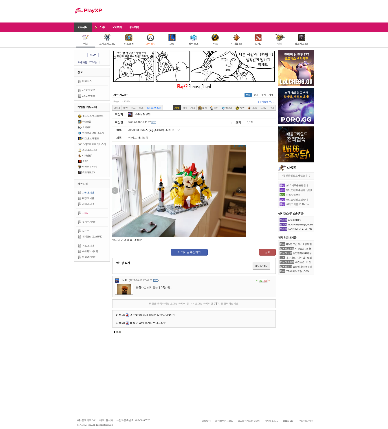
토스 (141, 107)
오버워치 (150, 43)
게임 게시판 (88, 203)
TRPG (85, 212)
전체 (248, 94)
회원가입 (82, 62)
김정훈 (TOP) (294, 220)
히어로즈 (193, 43)
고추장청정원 (142, 114)
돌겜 (204, 107)
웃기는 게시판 (89, 221)
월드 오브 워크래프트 (92, 116)
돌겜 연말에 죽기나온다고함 (146, 322)
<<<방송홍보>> (293, 194)
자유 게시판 (88, 192)
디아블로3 (236, 43)
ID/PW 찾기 (94, 62)
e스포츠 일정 (88, 95)
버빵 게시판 (88, 198)
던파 (279, 43)
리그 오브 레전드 (90, 138)
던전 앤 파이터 (89, 166)
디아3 (254, 107)
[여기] (217, 303)
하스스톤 (129, 43)
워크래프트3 (301, 43)
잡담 (255, 94)
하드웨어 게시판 (90, 251)
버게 (185, 107)
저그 (133, 107)
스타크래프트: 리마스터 (94, 144)
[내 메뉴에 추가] (266, 101)
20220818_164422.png (140, 130)
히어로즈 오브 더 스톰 (93, 132)
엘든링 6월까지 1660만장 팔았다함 (150, 315)
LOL (172, 43)
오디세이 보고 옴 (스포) (297, 271)
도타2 (258, 43)
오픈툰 (85, 230)
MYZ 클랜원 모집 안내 (297, 199)
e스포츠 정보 (88, 90)
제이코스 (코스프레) (92, 236)
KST (153, 122)
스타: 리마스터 (154, 107)
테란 (125, 107)
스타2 (117, 107)
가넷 (271, 94)
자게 (176, 107)
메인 (85, 43)
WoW (215, 43)
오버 (215, 107)
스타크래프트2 (107, 43)
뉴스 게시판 (88, 245)
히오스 (228, 107)
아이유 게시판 (89, 257)
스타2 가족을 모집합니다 (298, 185)
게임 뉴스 (87, 81)
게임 (263, 94)
